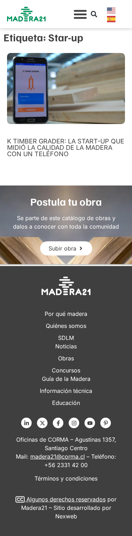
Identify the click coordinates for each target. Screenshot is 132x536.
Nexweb (66, 516)
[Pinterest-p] (105, 423)
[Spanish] (111, 18)
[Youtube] (89, 423)
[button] (80, 14)
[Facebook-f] (58, 423)
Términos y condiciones (66, 478)
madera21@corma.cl (57, 456)
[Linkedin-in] (26, 423)
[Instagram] (74, 423)
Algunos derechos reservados (66, 499)
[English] (111, 9)
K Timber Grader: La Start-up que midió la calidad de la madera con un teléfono (65, 147)
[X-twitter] (42, 423)
